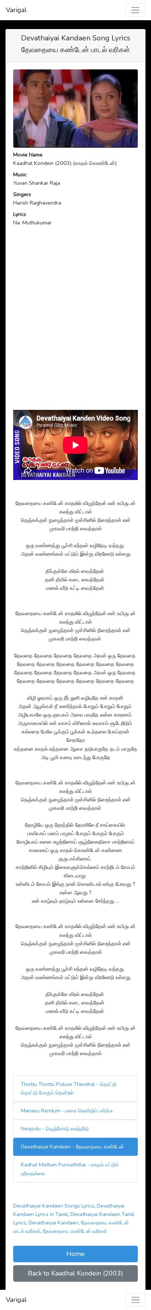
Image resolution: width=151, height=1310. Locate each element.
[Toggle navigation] (135, 10)
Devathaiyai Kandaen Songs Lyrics (53, 1205)
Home (75, 1253)
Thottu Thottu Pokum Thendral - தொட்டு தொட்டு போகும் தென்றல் (69, 1088)
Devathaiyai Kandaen (53, 1222)
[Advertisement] (75, 329)
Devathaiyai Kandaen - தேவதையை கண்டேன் (72, 1146)
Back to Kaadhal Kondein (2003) (75, 1273)
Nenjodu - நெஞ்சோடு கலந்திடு (55, 1128)
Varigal (16, 10)
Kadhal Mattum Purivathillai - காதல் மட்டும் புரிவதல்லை (70, 1169)
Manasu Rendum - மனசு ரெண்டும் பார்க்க (67, 1110)
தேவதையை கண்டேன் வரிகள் (75, 1231)
